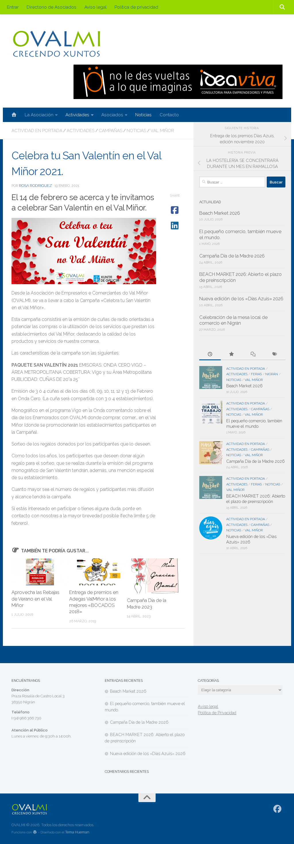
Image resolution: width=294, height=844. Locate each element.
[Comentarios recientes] (253, 354)
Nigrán (271, 374)
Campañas (110, 130)
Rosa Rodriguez (35, 185)
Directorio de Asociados (51, 7)
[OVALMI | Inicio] (56, 44)
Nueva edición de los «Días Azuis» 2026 (241, 298)
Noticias (143, 114)
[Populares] (231, 354)
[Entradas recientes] (210, 354)
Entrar (13, 7)
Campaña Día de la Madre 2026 (232, 256)
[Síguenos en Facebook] (277, 809)
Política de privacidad (136, 7)
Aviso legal (95, 7)
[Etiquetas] (274, 354)
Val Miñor (162, 130)
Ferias (256, 374)
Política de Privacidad (217, 712)
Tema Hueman (77, 832)
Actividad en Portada (36, 130)
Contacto (169, 114)
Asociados (112, 114)
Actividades (77, 114)
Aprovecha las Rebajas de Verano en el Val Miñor (35, 599)
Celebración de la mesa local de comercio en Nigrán (233, 320)
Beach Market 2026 (219, 213)
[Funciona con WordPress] (35, 832)
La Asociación (39, 114)
